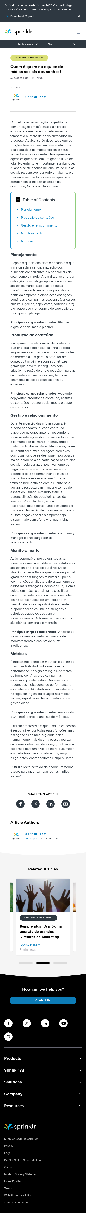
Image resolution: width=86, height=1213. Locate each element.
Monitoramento (32, 233)
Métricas (27, 241)
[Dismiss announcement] (79, 16)
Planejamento (31, 210)
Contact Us (43, 1000)
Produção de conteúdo (37, 217)
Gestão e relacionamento (39, 225)
